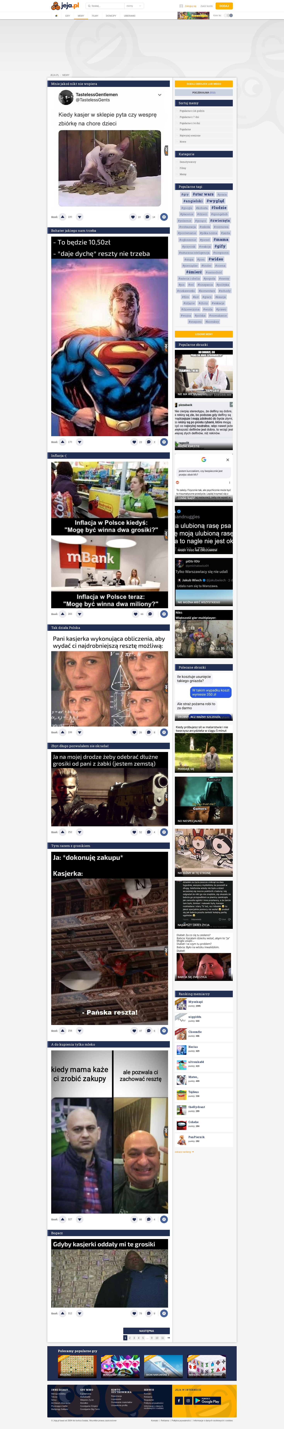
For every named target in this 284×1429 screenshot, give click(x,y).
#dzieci (202, 214)
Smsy (54, 1400)
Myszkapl (195, 1002)
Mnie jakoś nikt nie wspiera (74, 83)
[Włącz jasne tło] (225, 15)
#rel (191, 284)
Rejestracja (116, 1396)
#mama (220, 239)
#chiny (203, 303)
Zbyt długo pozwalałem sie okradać (80, 746)
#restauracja (187, 227)
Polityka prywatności (153, 1403)
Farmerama (85, 1394)
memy (65, 75)
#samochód (214, 272)
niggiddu (194, 1017)
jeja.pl (54, 75)
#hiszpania (205, 284)
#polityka (223, 284)
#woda (207, 309)
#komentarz (207, 291)
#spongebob (219, 214)
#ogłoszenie (187, 240)
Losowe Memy (204, 334)
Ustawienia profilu (119, 1405)
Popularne (185, 129)
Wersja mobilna (58, 1394)
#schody (224, 291)
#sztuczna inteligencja (194, 253)
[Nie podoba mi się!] (84, 217)
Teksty (54, 1397)
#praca (222, 194)
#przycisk (188, 246)
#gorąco (200, 221)
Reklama (148, 1397)
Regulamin (149, 1400)
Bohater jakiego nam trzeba (73, 230)
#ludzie (218, 207)
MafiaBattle (85, 1397)
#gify (220, 246)
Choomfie (195, 1032)
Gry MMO (86, 1389)
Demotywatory (188, 161)
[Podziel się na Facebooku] (164, 217)
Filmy (95, 16)
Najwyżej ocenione (190, 135)
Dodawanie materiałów (121, 1402)
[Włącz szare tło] (228, 15)
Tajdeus (193, 1092)
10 (157, 1338)
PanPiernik (196, 1137)
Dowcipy (111, 16)
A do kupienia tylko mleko (73, 1044)
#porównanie (187, 233)
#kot (196, 297)
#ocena (220, 265)
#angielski (193, 201)
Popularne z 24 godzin (192, 110)
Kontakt (147, 1394)
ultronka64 (196, 1062)
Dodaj (224, 6)
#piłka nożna (208, 233)
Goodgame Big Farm (90, 1409)
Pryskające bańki (59, 1406)
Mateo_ (193, 1077)
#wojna (186, 315)
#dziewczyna (190, 309)
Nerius (193, 1047)
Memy (81, 16)
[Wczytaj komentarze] (152, 614)
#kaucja (220, 297)
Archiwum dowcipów (60, 1403)
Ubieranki (129, 16)
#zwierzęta (220, 220)
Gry (67, 16)
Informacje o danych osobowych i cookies (154, 1407)
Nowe (183, 141)
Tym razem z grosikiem (70, 845)
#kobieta (201, 208)
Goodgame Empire (89, 1406)
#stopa (189, 259)
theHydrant (196, 1107)
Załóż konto (207, 6)
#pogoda (209, 278)
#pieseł (205, 240)
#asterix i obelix (189, 278)
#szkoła (205, 227)
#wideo (215, 258)
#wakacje (218, 303)
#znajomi (195, 321)
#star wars (203, 194)
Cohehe (193, 1122)
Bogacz (57, 1233)
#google (186, 208)
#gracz (207, 297)
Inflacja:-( (58, 455)
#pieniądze (190, 265)
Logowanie (116, 1399)
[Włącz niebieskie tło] (231, 15)
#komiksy (212, 321)
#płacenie (186, 214)
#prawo (221, 309)
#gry (185, 194)
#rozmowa (221, 227)
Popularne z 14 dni (190, 123)
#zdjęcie (189, 303)
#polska (200, 315)
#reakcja (205, 246)
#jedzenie (184, 221)
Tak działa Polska (65, 627)
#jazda (225, 233)
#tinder (206, 265)
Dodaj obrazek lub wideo (204, 84)
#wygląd (215, 200)
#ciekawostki (186, 291)
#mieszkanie (218, 315)
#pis (182, 284)
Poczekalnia (203, 92)
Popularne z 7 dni (189, 116)
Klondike (84, 1403)
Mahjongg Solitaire (59, 1409)
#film (185, 297)
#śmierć (194, 271)
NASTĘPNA (146, 1330)
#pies (201, 259)
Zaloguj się (190, 6)
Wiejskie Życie (87, 1400)
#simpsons (221, 253)
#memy (224, 278)
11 (162, 1338)
